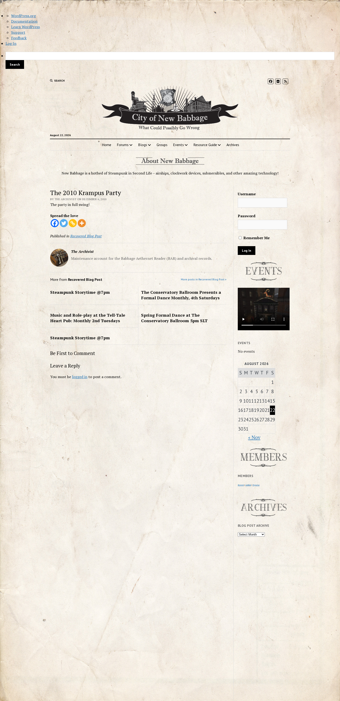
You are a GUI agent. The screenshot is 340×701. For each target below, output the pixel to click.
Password (246, 215)
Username (247, 193)
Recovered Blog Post (86, 236)
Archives (232, 144)
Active (248, 485)
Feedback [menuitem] (19, 37)
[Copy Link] (73, 223)
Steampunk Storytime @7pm (80, 292)
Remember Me (256, 237)
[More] (82, 223)
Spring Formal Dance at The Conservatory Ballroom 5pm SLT (174, 317)
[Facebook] (55, 223)
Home (106, 144)
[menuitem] (170, 60)
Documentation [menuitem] (24, 21)
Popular (256, 485)
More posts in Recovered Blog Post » (203, 279)
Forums (123, 144)
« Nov (254, 437)
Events (178, 144)
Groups (162, 144)
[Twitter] (64, 223)
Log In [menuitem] (11, 43)
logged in (79, 376)
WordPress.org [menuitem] (23, 15)
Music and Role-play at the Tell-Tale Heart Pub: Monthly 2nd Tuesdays (87, 317)
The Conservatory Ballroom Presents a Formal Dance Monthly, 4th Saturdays (181, 294)
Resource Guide (205, 144)
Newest (241, 485)
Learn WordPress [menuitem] (25, 26)
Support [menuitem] (18, 32)
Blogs (142, 144)
